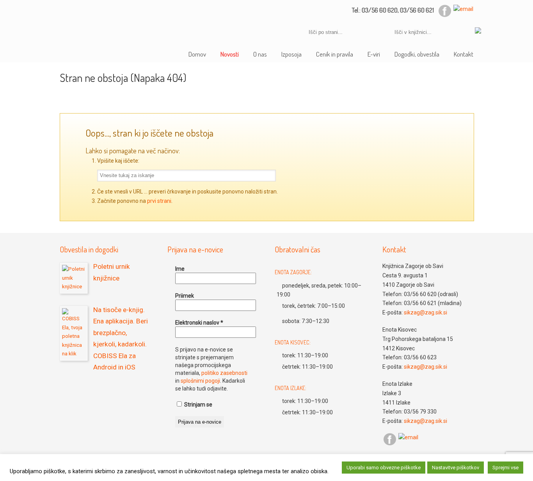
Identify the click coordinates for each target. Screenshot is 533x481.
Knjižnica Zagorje (115, 18)
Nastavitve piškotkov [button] (455, 467)
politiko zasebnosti (224, 373)
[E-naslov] (463, 9)
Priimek (184, 296)
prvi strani (159, 201)
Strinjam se (197, 404)
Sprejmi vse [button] (505, 467)
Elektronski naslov (199, 322)
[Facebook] (445, 15)
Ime (180, 269)
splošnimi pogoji (200, 381)
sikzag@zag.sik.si (425, 312)
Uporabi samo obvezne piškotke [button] (383, 467)
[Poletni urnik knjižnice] (73, 278)
